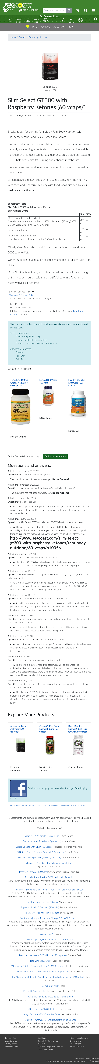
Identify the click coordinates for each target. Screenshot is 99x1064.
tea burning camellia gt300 (49, 805)
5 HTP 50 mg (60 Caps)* (47, 986)
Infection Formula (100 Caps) (33, 872)
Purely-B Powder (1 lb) (34, 991)
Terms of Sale (10, 1038)
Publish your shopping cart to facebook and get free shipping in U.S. (48, 793)
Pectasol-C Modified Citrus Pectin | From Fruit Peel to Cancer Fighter (49, 890)
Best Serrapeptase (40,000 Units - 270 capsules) (43, 955)
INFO (35, 27)
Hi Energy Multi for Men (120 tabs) (42, 913)
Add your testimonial (55, 456)
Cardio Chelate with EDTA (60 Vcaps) (34, 847)
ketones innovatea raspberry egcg (23, 805)
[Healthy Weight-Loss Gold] (78, 408)
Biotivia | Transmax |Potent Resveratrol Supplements (50, 1020)
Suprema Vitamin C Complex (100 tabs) (40, 907)
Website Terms (11, 1041)
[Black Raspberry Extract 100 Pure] (78, 748)
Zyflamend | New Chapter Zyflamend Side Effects (49, 863)
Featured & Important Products (50, 1047)
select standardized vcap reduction (75, 805)
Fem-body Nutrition (38, 37)
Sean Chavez (18, 292)
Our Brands (42, 1038)
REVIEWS (45, 27)
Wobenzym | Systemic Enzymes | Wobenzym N (50, 940)
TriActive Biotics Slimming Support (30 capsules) (40, 852)
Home (13, 37)
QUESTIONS (59, 27)
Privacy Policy (11, 1044)
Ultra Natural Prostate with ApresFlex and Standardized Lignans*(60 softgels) (48, 977)
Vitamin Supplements (79, 1038)
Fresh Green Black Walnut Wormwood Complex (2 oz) (43, 972)
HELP (10, 10)
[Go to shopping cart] (77, 10)
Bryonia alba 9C (46, 934)
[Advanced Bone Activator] (20, 748)
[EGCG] (49, 408)
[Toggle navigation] (93, 10)
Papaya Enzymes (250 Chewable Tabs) (41, 1014)
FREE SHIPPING (30, 10)
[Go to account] (85, 10)
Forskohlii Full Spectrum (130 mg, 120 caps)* (40, 858)
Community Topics (45, 1050)
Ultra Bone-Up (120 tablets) (42, 1009)
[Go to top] (27, 27)
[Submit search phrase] (69, 10)
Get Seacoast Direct (49, 16)
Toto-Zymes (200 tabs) (41, 961)
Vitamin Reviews (77, 1047)
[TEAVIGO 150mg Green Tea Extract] (20, 408)
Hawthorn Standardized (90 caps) (42, 902)
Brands (22, 37)
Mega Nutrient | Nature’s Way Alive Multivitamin (49, 877)
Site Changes (75, 1044)
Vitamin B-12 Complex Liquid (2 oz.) (42, 836)
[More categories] (95, 19)
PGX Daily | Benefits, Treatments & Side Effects (50, 997)
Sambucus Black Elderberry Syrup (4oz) (42, 841)
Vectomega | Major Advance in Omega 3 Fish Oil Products (49, 918)
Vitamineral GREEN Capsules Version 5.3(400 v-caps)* (37, 966)
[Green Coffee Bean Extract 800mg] (49, 748)
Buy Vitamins (75, 1041)
